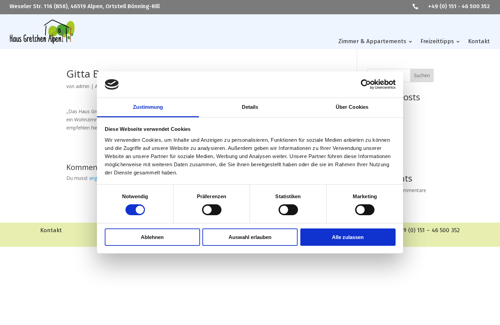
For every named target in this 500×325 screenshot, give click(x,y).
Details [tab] (250, 107)
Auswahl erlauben (250, 237)
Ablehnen (152, 237)
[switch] (211, 209)
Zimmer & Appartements (372, 41)
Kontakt (479, 41)
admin (82, 86)
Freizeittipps (437, 41)
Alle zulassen (348, 237)
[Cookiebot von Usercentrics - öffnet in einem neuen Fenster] (366, 84)
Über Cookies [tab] (352, 107)
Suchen (422, 75)
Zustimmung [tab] (148, 107)
